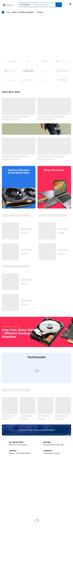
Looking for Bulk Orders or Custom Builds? (36, 430)
